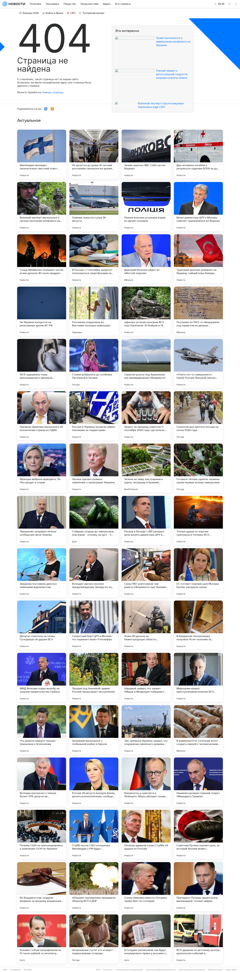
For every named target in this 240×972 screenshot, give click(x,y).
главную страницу (52, 92)
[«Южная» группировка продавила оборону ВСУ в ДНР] (93, 886)
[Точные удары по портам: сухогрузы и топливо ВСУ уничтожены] (198, 520)
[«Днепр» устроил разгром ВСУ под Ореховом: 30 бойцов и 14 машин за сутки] (146, 311)
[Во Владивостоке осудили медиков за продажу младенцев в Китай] (41, 886)
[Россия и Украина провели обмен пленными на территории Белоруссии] (93, 415)
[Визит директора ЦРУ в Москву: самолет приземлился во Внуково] (198, 206)
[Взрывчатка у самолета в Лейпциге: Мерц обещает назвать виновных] (146, 782)
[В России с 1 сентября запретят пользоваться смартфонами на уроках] (93, 258)
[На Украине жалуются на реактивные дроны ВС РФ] (41, 311)
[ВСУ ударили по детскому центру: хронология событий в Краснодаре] (198, 938)
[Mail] (5, 4)
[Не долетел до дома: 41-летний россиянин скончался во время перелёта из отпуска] (93, 154)
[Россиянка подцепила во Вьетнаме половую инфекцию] (93, 311)
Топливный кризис (93, 13)
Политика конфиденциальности (161, 970)
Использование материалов (192, 970)
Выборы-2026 (31, 13)
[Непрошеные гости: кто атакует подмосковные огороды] (93, 938)
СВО (73, 13)
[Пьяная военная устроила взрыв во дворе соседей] (146, 206)
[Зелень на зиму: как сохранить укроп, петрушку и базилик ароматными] (146, 468)
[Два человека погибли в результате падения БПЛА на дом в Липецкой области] (198, 154)
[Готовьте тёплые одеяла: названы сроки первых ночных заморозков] (198, 468)
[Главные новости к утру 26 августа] (93, 206)
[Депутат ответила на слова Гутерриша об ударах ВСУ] (41, 625)
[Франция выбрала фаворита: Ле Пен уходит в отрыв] (41, 468)
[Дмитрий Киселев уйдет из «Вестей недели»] (146, 258)
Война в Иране (54, 13)
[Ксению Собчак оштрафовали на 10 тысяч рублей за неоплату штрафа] (41, 938)
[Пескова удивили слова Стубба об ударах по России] (146, 834)
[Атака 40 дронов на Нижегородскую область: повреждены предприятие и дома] (146, 625)
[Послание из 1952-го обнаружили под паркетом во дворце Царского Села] (198, 311)
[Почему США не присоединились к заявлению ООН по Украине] (41, 834)
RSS (98, 970)
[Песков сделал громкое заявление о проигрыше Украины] (93, 468)
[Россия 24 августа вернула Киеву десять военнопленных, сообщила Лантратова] (93, 782)
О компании (15, 970)
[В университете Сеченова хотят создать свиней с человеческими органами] (198, 729)
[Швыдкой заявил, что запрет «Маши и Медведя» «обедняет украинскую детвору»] (146, 677)
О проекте (107, 970)
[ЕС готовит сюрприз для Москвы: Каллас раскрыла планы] (198, 572)
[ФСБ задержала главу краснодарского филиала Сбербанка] (41, 363)
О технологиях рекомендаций (129, 970)
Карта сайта (231, 970)
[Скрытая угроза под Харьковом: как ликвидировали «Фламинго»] (146, 363)
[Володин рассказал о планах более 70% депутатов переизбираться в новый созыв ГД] (41, 782)
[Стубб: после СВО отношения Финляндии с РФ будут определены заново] (93, 834)
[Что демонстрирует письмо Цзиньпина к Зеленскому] (41, 729)
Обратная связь (215, 970)
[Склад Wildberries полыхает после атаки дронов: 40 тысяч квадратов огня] (41, 258)
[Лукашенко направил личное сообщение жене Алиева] (41, 520)
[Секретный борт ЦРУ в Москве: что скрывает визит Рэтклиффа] (93, 625)
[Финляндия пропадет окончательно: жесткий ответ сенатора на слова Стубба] (41, 154)
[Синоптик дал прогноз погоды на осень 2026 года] (198, 415)
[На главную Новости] (16, 4)
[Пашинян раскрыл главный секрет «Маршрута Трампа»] (198, 782)
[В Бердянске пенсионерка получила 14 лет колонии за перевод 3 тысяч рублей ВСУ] (198, 625)
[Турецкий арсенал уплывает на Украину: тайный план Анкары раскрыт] (198, 258)
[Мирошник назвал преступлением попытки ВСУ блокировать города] (198, 677)
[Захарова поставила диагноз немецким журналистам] (41, 572)
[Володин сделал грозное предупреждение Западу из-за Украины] (93, 572)
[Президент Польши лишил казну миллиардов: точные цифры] (198, 886)
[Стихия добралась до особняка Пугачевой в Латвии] (93, 363)
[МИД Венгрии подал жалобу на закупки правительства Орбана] (41, 677)
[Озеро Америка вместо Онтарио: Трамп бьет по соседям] (146, 886)
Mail (5, 970)
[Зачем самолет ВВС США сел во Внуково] (146, 154)
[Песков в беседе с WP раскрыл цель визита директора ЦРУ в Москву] (146, 520)
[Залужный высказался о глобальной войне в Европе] (93, 729)
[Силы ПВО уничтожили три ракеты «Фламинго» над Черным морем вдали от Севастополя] (146, 572)
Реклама (28, 970)
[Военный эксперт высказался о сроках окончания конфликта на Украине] (41, 206)
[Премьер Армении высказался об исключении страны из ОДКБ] (41, 415)
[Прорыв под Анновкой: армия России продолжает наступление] (93, 677)
